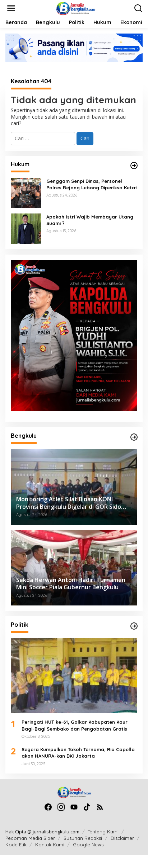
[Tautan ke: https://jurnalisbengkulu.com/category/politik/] (134, 626)
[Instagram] (61, 807)
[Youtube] (74, 807)
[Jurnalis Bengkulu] (75, 7)
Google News (88, 844)
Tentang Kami (103, 831)
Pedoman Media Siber (30, 838)
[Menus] (11, 8)
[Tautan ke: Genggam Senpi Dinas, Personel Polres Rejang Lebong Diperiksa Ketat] (26, 192)
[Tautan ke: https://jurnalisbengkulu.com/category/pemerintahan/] (134, 437)
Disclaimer (122, 838)
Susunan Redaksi (83, 838)
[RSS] (100, 807)
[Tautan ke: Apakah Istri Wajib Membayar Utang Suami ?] (26, 227)
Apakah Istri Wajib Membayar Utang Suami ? (89, 220)
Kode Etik (16, 844)
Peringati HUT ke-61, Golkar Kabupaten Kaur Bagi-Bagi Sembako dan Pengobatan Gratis (75, 725)
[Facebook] (48, 807)
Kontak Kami (49, 844)
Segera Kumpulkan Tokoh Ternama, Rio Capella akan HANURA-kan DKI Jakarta (78, 752)
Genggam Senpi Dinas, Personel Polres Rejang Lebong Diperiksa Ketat (91, 184)
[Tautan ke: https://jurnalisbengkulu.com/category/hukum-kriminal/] (134, 165)
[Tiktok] (87, 807)
